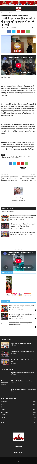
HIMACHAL (14, 15)
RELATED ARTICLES (7, 209)
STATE (23, 15)
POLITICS (3, 420)
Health (9, 15)
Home (2, 12)
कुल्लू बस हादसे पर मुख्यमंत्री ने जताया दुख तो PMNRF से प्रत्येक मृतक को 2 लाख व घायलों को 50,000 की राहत (9, 178)
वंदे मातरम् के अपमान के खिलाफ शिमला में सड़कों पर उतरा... (23, 351)
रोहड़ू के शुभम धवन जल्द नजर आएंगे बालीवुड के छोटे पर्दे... (23, 372)
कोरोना (27, 15)
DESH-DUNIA (4, 412)
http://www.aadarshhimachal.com (18, 200)
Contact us (22, 459)
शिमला (2, 407)
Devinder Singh (6, 27)
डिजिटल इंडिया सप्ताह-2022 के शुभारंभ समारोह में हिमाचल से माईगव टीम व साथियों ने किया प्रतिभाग (28, 178)
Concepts (3, 417)
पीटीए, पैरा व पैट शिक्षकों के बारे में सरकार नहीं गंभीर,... (22, 381)
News (19, 15)
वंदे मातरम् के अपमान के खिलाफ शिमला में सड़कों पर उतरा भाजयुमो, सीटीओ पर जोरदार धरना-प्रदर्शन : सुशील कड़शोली (22, 226)
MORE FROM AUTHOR (8, 211)
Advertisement (10, 459)
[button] (34, 8)
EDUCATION (4, 15)
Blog (16, 459)
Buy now (28, 459)
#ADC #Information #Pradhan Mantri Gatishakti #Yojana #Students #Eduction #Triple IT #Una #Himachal (17, 157)
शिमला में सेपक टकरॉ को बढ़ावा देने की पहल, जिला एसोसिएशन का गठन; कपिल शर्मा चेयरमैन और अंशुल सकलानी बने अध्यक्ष (23, 218)
